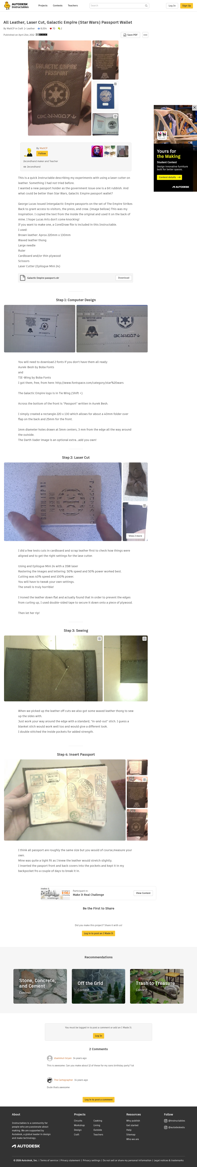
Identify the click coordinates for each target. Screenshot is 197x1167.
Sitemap (130, 1134)
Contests (57, 5)
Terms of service (49, 1160)
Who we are (132, 1139)
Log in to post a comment (98, 1099)
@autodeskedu (176, 1127)
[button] (145, 35)
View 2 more (135, 536)
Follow (42, 153)
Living (96, 1125)
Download (123, 277)
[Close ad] (194, 108)
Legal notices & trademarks (169, 1160)
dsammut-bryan (63, 1058)
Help (129, 1130)
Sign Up (186, 5)
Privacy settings (92, 1160)
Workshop (79, 1125)
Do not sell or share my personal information (127, 1160)
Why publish (133, 1120)
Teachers (73, 5)
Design (78, 1130)
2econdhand (34, 166)
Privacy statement (70, 1160)
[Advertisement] (175, 148)
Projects (42, 5)
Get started (132, 1125)
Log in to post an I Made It (98, 933)
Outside (97, 1130)
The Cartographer (63, 1080)
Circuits (78, 1120)
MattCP (11, 28)
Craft (20, 28)
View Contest (143, 893)
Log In (172, 5)
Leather (31, 28)
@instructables (176, 1120)
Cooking (97, 1120)
